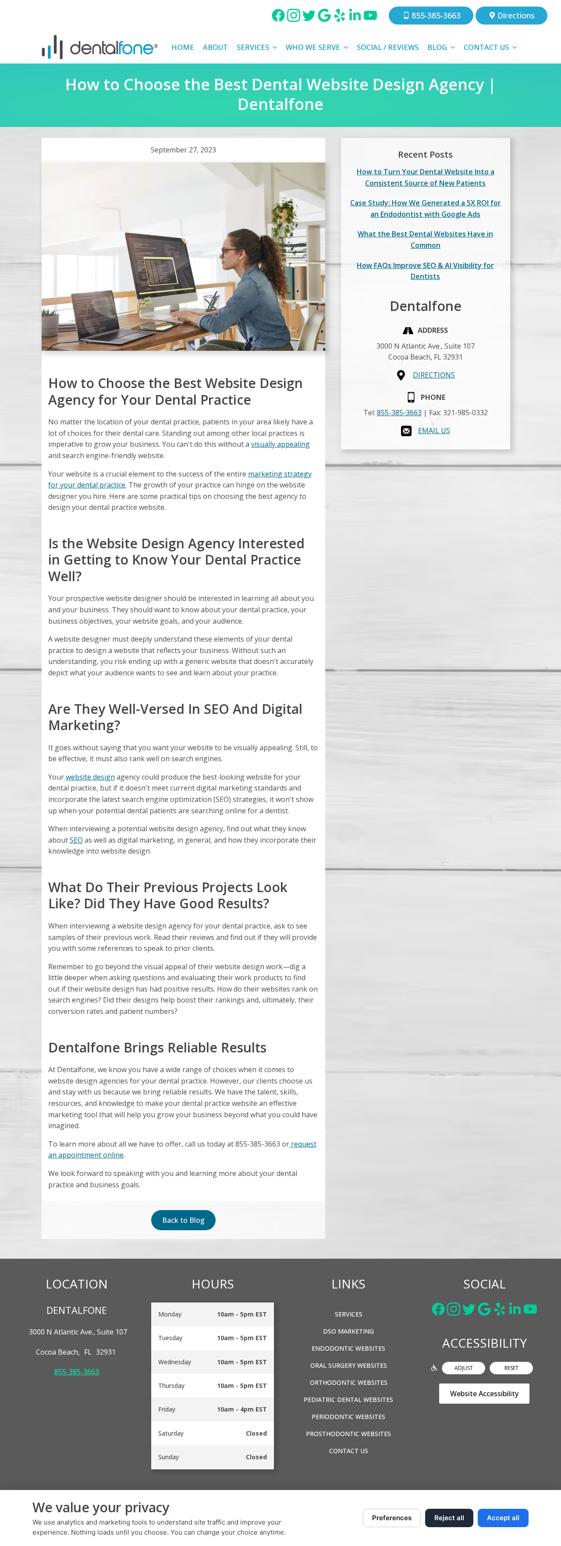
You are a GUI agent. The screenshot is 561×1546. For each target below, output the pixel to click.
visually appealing (280, 444)
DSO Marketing (348, 1331)
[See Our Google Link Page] (324, 15)
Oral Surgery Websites (348, 1365)
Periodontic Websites (348, 1416)
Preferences (392, 1518)
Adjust (463, 1368)
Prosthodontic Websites (348, 1434)
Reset (511, 1368)
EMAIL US (434, 430)
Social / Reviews (388, 47)
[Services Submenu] (275, 47)
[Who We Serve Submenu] (346, 47)
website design (90, 777)
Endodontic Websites (348, 1348)
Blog (437, 47)
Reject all (449, 1518)
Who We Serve (313, 47)
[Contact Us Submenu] (515, 47)
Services (253, 47)
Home (182, 47)
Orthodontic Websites (348, 1382)
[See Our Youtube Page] (370, 15)
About (215, 47)
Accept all (503, 1518)
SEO (76, 840)
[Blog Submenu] (453, 47)
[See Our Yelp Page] (339, 15)
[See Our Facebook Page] (278, 15)
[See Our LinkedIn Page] (355, 15)
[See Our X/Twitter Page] (309, 15)
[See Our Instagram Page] (293, 15)
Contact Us (486, 47)
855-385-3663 (399, 412)
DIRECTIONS (434, 375)
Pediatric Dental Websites (348, 1399)
